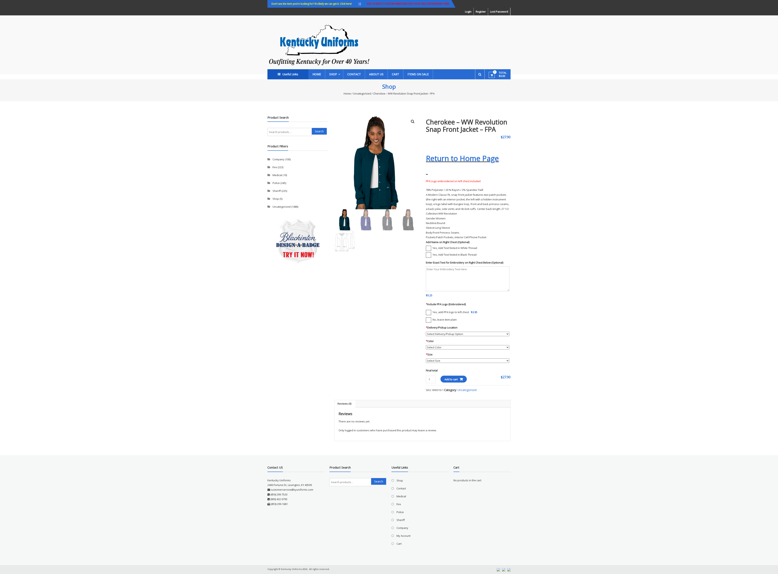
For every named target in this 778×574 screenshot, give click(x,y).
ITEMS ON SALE (418, 74)
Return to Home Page (462, 158)
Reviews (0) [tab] (344, 403)
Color (430, 341)
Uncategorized (362, 93)
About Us (376, 74)
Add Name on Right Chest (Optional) (447, 242)
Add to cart (451, 379)
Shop (333, 74)
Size (429, 354)
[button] (412, 121)
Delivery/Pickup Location (441, 327)
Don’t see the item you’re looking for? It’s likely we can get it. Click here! (311, 3)
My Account (403, 536)
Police (276, 183)
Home (316, 74)
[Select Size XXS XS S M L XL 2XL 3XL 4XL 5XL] (467, 360)
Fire (275, 167)
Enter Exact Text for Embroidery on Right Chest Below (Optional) (464, 262)
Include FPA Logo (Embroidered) (446, 304)
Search (319, 131)
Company (278, 159)
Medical (277, 175)
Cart (395, 74)
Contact (354, 74)
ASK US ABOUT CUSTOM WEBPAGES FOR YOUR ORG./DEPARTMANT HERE (408, 3)
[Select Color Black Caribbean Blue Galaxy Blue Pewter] (467, 347)
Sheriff (277, 191)
